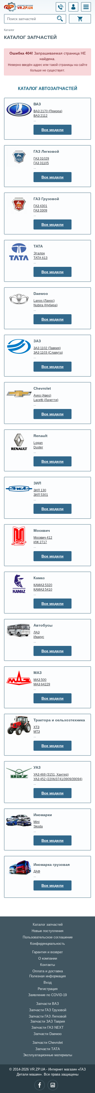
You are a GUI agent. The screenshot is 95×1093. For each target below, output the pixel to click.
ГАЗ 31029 (41, 158)
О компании (47, 958)
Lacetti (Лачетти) (46, 400)
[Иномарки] (19, 820)
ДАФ (37, 871)
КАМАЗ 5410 (43, 589)
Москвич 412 (43, 537)
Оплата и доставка (47, 971)
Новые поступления (47, 931)
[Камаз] (19, 583)
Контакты (47, 965)
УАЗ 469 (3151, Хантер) (51, 774)
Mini (37, 822)
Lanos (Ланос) (44, 300)
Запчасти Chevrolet (47, 1043)
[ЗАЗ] (19, 346)
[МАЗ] (19, 678)
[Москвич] (19, 536)
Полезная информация (47, 976)
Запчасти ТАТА (47, 1049)
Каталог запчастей (48, 924)
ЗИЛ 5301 (41, 494)
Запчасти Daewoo (47, 1034)
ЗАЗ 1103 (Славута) (48, 352)
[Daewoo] (19, 299)
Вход (48, 982)
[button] (86, 7)
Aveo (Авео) (42, 395)
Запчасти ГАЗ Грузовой (47, 1010)
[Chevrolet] (19, 393)
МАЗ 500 (40, 679)
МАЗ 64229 (42, 684)
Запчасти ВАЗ (47, 1004)
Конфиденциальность (47, 944)
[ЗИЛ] (19, 488)
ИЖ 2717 (40, 542)
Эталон (39, 253)
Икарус (39, 636)
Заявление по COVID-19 (47, 995)
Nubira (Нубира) (46, 305)
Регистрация (48, 989)
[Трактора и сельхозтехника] (19, 725)
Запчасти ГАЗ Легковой (47, 1016)
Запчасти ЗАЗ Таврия (47, 1021)
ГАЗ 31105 (41, 163)
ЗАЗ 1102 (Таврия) (47, 348)
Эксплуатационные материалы (47, 1055)
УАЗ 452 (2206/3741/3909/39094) (58, 779)
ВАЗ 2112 (41, 115)
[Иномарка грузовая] (19, 867)
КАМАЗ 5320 (43, 585)
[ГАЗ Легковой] (19, 157)
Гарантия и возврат (47, 952)
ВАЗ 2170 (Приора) (48, 111)
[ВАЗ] (19, 109)
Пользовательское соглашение (48, 937)
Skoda (38, 826)
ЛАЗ (37, 632)
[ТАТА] (19, 251)
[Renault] (19, 441)
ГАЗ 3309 (40, 210)
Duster (38, 447)
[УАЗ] (19, 772)
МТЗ (37, 731)
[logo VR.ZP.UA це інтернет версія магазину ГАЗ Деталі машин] (18, 7)
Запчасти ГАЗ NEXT (47, 1027)
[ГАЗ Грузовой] (19, 204)
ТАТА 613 (41, 257)
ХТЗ (36, 727)
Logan (38, 442)
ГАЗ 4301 (40, 206)
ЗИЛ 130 (40, 490)
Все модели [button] (52, 130)
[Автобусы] (19, 630)
